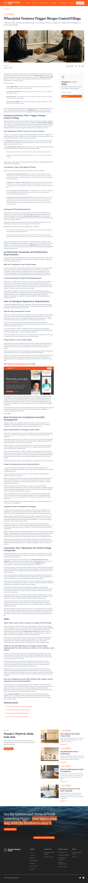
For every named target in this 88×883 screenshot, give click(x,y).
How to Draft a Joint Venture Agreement (17, 716)
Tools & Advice (63, 3)
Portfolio (72, 3)
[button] (44, 3)
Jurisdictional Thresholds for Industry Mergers (18, 709)
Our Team (34, 3)
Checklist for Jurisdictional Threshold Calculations (19, 706)
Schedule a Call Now (10, 829)
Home (28, 3)
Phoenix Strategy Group (17, 364)
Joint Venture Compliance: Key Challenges (17, 713)
